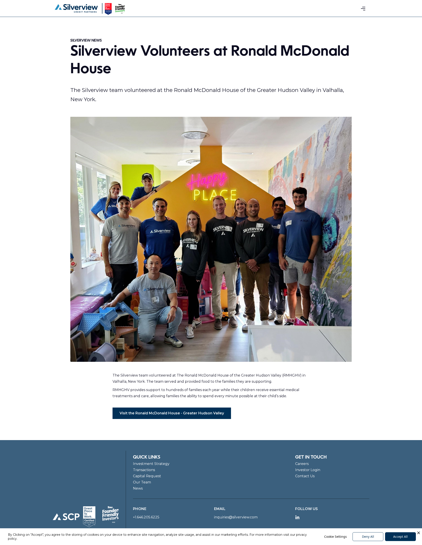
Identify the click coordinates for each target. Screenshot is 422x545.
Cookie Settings (335, 536)
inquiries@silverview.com (236, 517)
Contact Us (305, 476)
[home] (76, 8)
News (138, 488)
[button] (363, 8)
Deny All (368, 536)
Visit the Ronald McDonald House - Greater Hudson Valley (172, 413)
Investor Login (307, 470)
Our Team (142, 482)
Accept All (400, 536)
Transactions (144, 470)
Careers (302, 464)
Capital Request (147, 476)
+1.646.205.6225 (146, 517)
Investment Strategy (151, 464)
